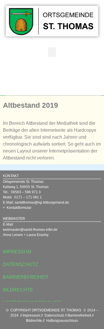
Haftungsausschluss (62, 321)
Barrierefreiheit (79, 315)
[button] (52, 52)
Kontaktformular (19, 208)
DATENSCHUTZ (20, 264)
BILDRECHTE (18, 289)
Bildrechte (34, 321)
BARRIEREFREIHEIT (26, 277)
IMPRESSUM (17, 251)
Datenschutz (54, 315)
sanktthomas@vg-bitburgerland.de (42, 202)
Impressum (31, 315)
